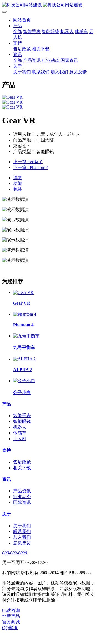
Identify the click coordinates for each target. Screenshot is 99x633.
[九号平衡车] (26, 336)
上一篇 (28, 161)
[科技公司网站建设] (49, 5)
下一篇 (30, 167)
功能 (17, 183)
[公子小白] (24, 380)
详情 (17, 177)
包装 (17, 189)
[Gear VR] (23, 292)
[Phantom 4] (24, 314)
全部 (17, 31)
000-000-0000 (14, 553)
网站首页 (22, 20)
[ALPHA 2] (24, 359)
